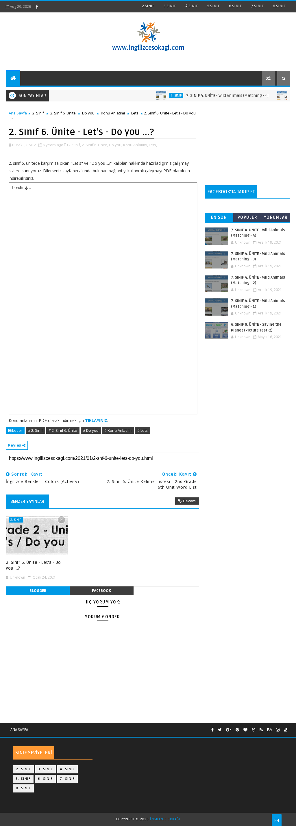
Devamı (189, 500)
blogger (37, 590)
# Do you (91, 430)
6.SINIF (235, 5)
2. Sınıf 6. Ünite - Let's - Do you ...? (33, 565)
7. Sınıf (165, 95)
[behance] (269, 730)
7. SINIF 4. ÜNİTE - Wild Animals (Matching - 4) (217, 95)
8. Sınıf (23, 788)
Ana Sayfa (18, 113)
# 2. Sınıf (35, 430)
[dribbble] (253, 730)
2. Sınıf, (75, 144)
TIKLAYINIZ (96, 420)
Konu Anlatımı (113, 113)
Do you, (115, 144)
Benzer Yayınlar (27, 501)
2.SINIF (148, 5)
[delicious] (285, 730)
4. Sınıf (67, 769)
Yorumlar (276, 217)
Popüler (248, 217)
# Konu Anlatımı (118, 430)
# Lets (142, 430)
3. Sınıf (45, 769)
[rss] (261, 730)
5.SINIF (213, 5)
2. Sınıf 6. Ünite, (95, 144)
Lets (134, 113)
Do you (88, 113)
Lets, (153, 144)
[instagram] (278, 730)
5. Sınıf (23, 779)
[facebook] (36, 6)
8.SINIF (279, 5)
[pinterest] (237, 730)
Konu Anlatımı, (135, 144)
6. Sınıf (45, 779)
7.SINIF (257, 5)
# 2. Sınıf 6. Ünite (63, 430)
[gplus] (229, 730)
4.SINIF (191, 5)
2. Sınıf (38, 113)
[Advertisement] (247, 143)
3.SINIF (170, 5)
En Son (219, 217)
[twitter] (220, 730)
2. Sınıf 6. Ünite (63, 113)
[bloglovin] (245, 730)
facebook (101, 590)
